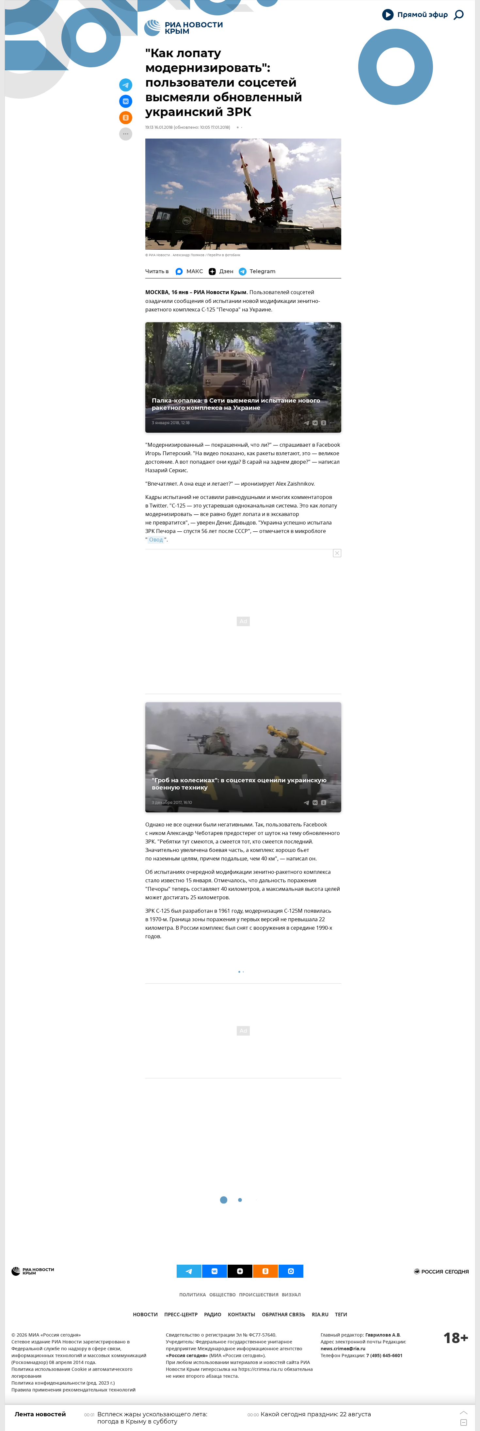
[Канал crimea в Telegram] (189, 1271)
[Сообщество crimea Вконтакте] (214, 1271)
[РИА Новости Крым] (183, 28)
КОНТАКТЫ (241, 1315)
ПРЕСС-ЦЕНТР (181, 1315)
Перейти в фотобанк (223, 255)
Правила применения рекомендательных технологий (73, 1390)
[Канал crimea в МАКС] (291, 1271)
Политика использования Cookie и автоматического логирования (72, 1373)
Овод (156, 540)
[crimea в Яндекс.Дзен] (240, 1271)
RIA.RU (320, 1315)
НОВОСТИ (145, 1315)
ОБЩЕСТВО (222, 1295)
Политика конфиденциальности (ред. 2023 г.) (63, 1383)
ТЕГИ (341, 1315)
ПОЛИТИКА (192, 1295)
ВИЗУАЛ (291, 1295)
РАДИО (212, 1315)
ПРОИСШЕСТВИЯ (259, 1295)
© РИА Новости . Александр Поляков (174, 255)
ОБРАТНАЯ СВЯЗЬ (283, 1315)
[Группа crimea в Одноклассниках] (265, 1271)
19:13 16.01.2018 (159, 127)
